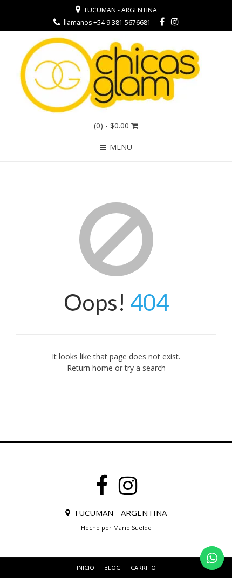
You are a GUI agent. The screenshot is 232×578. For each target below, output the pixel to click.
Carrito (143, 567)
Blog (112, 567)
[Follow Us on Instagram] (175, 21)
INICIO (85, 567)
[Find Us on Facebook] (162, 21)
